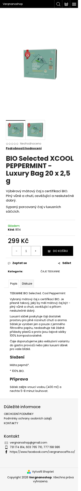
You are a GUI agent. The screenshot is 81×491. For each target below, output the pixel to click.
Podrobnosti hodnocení (24, 148)
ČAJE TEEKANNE (50, 271)
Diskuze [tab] (27, 284)
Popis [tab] (13, 284)
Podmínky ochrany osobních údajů (28, 418)
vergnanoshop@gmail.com (28, 443)
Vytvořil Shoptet (43, 472)
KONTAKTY (11, 423)
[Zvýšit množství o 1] (35, 251)
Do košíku (60, 251)
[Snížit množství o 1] (16, 251)
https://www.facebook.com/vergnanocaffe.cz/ (42, 452)
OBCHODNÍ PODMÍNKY (19, 414)
